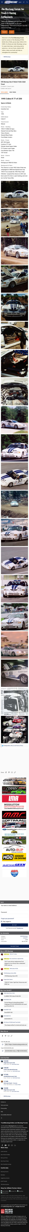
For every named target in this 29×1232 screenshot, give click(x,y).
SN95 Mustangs (24, 936)
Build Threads (4, 1181)
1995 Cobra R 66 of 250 (9, 993)
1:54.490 (6, 1061)
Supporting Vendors (5, 1178)
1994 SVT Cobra (10, 954)
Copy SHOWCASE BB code (7, 1048)
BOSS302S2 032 (7, 999)
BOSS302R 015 (7, 1016)
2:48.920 (6, 1068)
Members (3, 1175)
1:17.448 (6, 1081)
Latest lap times (4, 1058)
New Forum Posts (5, 1161)
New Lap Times (4, 1157)
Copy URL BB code (5, 1041)
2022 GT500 (18, 1084)
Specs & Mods (4, 92)
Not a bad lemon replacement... (14, 958)
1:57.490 (6, 1074)
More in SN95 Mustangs (6, 951)
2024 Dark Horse (15, 1064)
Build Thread (13, 92)
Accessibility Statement (6, 1114)
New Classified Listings (6, 1164)
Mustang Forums (23, 1123)
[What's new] (23, 2)
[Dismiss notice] (26, 37)
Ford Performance (13, 1221)
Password (4, 912)
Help (2, 1111)
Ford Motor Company (16, 1216)
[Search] (27, 2)
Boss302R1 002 (7, 1009)
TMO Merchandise (5, 1184)
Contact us (3, 1102)
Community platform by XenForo (14, 1205)
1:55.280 (6, 1088)
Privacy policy (4, 1108)
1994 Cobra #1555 (11, 968)
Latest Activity (4, 1151)
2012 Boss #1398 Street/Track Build (12, 1022)
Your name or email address (9, 905)
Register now (20, 928)
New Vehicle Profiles (5, 1154)
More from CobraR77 (6, 990)
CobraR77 (4, 86)
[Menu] (2, 2)
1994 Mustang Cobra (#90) (10, 973)
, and (13, 745)
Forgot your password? (7, 918)
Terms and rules (4, 1105)
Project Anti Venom (8, 979)
